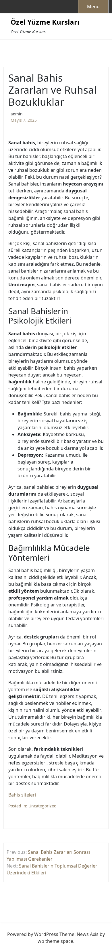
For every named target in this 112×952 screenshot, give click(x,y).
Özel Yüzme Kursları (45, 22)
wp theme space (55, 941)
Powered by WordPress (32, 934)
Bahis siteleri (22, 795)
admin (16, 114)
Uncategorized (42, 806)
